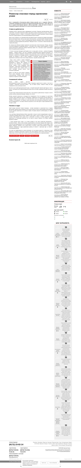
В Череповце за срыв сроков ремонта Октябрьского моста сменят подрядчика (62, 17)
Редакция (19, 461)
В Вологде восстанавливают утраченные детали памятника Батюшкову (62, 69)
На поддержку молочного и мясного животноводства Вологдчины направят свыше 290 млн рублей (62, 43)
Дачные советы (55, 445)
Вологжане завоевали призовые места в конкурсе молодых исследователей (62, 58)
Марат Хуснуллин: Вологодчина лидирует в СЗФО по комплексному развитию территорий (61, 115)
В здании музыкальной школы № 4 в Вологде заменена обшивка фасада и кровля (62, 137)
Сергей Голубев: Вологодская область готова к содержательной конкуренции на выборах (62, 54)
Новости (57, 11)
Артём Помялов (57, 245)
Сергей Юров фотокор (57, 315)
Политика (35, 442)
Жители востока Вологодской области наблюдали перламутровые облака (61, 39)
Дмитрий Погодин (57, 256)
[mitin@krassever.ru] (57, 408)
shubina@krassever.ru (13, 457)
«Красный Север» (14, 135)
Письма (70, 443)
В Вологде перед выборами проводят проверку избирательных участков (61, 180)
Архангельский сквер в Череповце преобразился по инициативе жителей (62, 184)
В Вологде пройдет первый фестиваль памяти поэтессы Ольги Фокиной (61, 168)
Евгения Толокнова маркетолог (58, 364)
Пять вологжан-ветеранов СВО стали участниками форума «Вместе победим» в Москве (63, 95)
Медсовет (66, 443)
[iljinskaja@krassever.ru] (56, 236)
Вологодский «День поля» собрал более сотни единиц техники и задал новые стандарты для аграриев (63, 47)
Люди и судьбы (34, 135)
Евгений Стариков (57, 339)
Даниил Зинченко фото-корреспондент (57, 374)
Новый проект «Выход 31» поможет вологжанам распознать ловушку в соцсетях (63, 176)
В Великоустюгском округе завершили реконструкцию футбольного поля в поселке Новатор (63, 35)
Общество (45, 442)
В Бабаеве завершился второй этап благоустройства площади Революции (62, 125)
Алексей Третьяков (57, 279)
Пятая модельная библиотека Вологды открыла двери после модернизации (63, 73)
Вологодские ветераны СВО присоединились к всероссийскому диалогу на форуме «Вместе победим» (62, 21)
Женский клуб (69, 445)
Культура (49, 442)
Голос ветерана (62, 445)
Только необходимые (53, 462)
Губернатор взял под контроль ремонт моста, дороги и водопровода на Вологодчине (61, 164)
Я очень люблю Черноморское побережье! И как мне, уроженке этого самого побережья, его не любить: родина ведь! (66, 361)
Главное (11, 10)
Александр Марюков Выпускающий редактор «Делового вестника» (57, 421)
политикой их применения (27, 465)
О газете (11, 461)
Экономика (40, 442)
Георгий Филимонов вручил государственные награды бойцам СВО (62, 80)
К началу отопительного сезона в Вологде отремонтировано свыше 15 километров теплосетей (62, 147)
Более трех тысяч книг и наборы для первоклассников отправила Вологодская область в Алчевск (62, 129)
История (15, 461)
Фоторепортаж (65, 442)
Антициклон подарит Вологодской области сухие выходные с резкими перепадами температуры (62, 51)
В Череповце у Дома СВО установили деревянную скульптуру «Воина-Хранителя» (63, 84)
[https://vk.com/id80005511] (58, 435)
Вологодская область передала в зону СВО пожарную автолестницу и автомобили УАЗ (62, 122)
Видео (70, 442)
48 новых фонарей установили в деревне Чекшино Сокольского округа (61, 133)
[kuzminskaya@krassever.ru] (56, 435)
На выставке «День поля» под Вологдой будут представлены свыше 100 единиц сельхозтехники (63, 191)
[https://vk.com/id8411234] (58, 330)
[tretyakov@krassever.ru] (57, 281)
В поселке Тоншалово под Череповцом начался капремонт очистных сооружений (63, 141)
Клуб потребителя (59, 443)
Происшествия (55, 442)
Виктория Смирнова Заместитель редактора (57, 385)
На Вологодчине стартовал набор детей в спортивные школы (62, 172)
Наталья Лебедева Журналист (58, 328)
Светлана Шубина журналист (58, 304)
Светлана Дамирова (57, 396)
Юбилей (27, 135)
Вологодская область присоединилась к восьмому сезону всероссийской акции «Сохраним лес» (62, 29)
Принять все (44, 462)
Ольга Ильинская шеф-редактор (57, 234)
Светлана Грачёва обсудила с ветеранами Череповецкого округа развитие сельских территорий (62, 111)
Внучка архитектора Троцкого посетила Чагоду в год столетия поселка (62, 157)
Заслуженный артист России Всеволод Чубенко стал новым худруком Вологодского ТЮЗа (62, 88)
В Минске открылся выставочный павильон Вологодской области (61, 161)
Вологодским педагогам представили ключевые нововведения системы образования (62, 76)
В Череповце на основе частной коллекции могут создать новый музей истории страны (62, 98)
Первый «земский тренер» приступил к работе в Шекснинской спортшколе (63, 65)
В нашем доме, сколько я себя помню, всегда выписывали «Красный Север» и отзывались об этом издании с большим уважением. (66, 417)
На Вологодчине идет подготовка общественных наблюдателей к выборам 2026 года (63, 188)
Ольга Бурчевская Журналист (58, 270)
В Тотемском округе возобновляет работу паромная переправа (61, 25)
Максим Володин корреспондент (57, 290)
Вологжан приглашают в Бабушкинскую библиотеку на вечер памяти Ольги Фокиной (62, 102)
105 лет (22, 135)
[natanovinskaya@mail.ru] (56, 330)
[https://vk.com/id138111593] (57, 236)
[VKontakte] (30, 145)
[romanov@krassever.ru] (57, 292)
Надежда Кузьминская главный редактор (57, 432)
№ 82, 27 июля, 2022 (18, 10)
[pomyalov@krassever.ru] (57, 247)
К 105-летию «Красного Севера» (41, 443)
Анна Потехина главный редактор (57, 350)
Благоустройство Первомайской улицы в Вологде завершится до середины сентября (61, 195)
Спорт (60, 442)
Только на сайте (51, 443)
